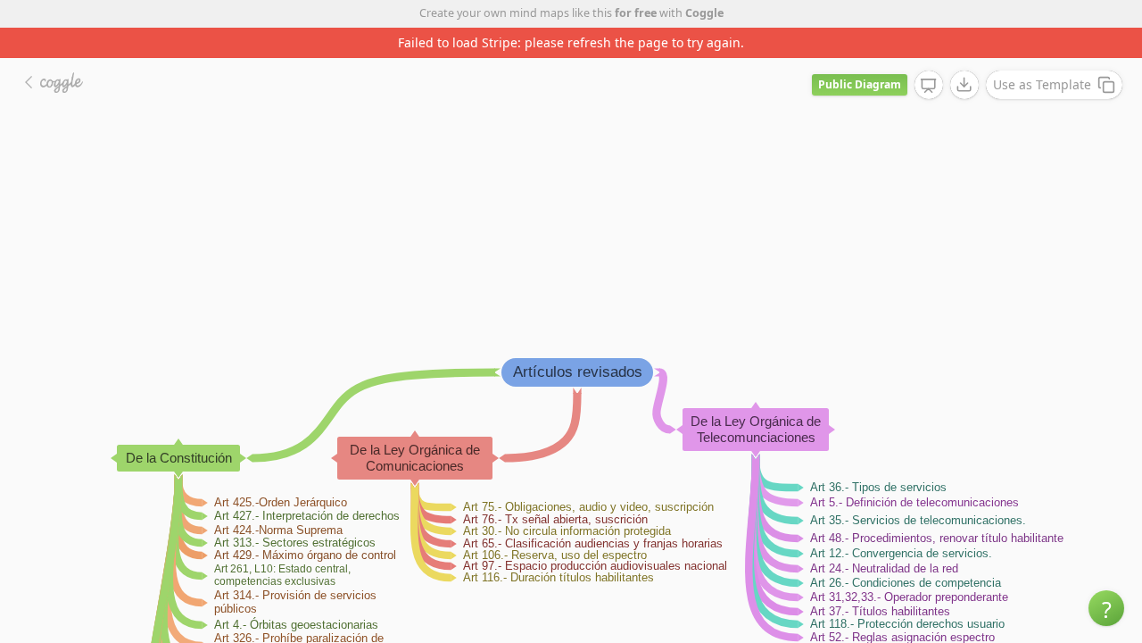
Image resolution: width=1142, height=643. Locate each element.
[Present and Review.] (928, 85)
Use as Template (1042, 84)
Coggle (704, 13)
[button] (1106, 608)
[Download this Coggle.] (964, 85)
